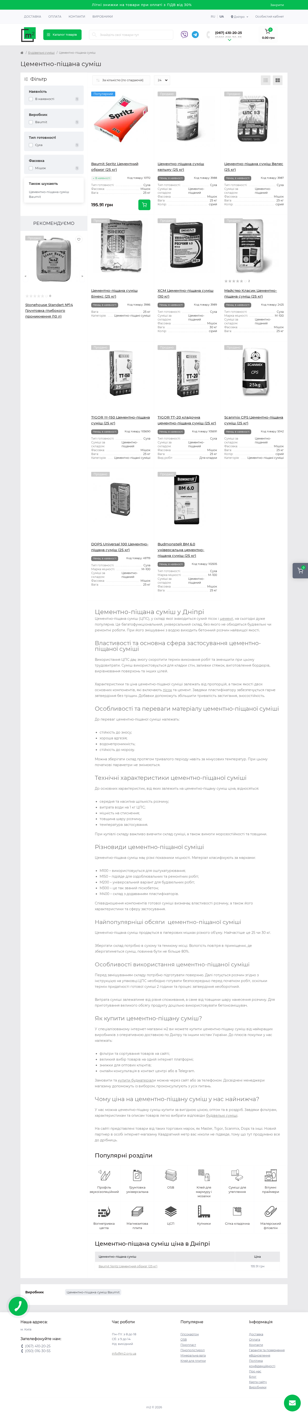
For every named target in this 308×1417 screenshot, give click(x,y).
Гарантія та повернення (267, 1350)
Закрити (277, 5)
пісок (167, 690)
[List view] (265, 80)
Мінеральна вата (193, 1355)
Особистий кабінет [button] (269, 16)
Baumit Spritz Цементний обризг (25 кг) (128, 1266)
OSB (183, 1339)
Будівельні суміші (41, 52)
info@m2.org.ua (124, 1353)
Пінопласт (188, 1345)
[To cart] (144, 205)
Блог (253, 1376)
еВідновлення (259, 1355)
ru (213, 16)
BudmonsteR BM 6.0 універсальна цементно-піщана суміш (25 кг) (181, 550)
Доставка (32, 16)
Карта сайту (258, 1382)
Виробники (102, 16)
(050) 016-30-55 (228, 37)
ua (221, 16)
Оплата (54, 16)
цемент (226, 618)
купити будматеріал (136, 1080)
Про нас (255, 1371)
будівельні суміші (221, 1115)
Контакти (77, 16)
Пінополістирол (192, 1350)
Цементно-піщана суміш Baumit (49, 194)
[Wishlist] (79, 239)
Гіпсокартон (189, 1334)
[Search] (94, 35)
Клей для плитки (193, 1361)
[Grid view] (277, 80)
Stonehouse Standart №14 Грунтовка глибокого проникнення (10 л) (49, 310)
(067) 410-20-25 (228, 33)
